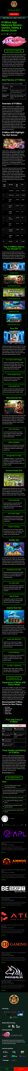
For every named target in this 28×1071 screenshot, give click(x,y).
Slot (11, 18)
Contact (19, 18)
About (8, 18)
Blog (23, 18)
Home (4, 18)
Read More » (3, 852)
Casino (15, 18)
